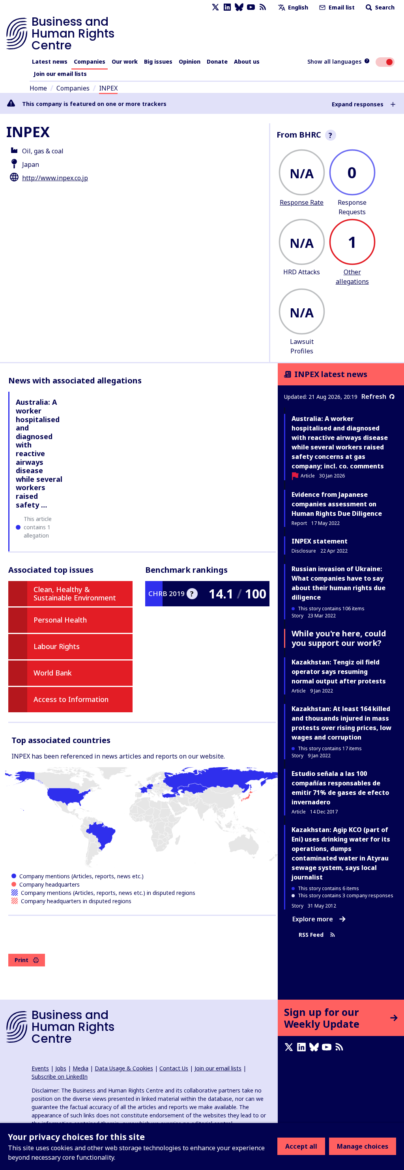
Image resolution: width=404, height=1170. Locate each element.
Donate (217, 61)
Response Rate (302, 202)
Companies (89, 61)
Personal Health (60, 620)
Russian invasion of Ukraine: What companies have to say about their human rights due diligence (338, 583)
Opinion (189, 61)
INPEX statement (320, 541)
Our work (125, 61)
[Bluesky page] (239, 7)
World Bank (53, 672)
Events (40, 1068)
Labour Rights (57, 646)
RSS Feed (311, 935)
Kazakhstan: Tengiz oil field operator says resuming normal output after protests (339, 671)
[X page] (215, 7)
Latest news (49, 61)
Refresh (373, 396)
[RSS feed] (262, 7)
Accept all (301, 1146)
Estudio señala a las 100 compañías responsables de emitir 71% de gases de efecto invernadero (340, 787)
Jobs (60, 1068)
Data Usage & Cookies (124, 1068)
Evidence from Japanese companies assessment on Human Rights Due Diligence (337, 504)
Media (80, 1068)
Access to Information (71, 699)
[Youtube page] (251, 7)
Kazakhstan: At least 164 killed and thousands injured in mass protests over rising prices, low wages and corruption (341, 723)
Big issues (158, 61)
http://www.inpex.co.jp (55, 178)
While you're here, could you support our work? (339, 638)
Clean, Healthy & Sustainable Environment (75, 594)
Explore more (312, 919)
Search (384, 7)
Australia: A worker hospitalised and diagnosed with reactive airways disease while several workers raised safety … (39, 453)
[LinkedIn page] (227, 7)
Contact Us (173, 1068)
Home (38, 88)
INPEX (108, 88)
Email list (341, 7)
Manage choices (362, 1146)
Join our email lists (60, 73)
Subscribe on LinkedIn (60, 1076)
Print (21, 960)
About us (247, 61)
